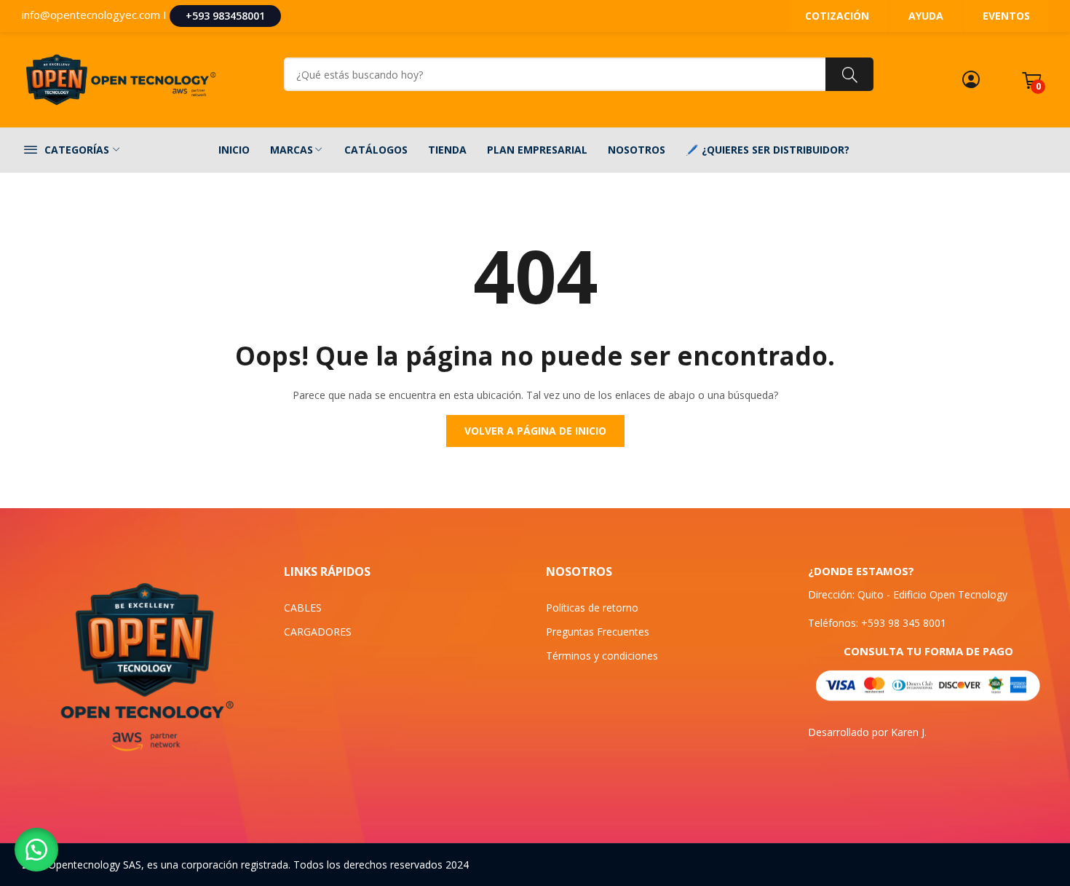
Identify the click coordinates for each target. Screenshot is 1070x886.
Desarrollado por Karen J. (867, 732)
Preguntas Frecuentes (597, 631)
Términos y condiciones (602, 655)
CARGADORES (318, 631)
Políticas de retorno (592, 607)
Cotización (837, 16)
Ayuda (925, 16)
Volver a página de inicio (535, 431)
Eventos (1006, 16)
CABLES (303, 607)
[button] (36, 849)
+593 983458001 (225, 16)
